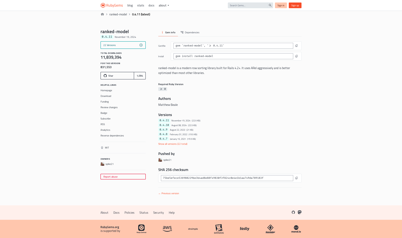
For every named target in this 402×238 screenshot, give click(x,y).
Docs (151, 5)
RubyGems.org (109, 227)
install (161, 56)
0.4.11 (164, 120)
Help (172, 212)
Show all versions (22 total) (172, 144)
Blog (130, 5)
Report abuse (110, 176)
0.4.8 (163, 134)
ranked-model (118, 14)
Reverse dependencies (112, 135)
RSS (102, 124)
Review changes (109, 107)
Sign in (280, 5)
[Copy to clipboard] (296, 45)
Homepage (106, 90)
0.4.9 (163, 129)
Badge (103, 113)
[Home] (102, 14)
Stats (140, 5)
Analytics (105, 130)
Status (143, 212)
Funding (104, 101)
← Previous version (168, 193)
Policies (129, 212)
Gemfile (162, 45)
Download (105, 96)
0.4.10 (164, 125)
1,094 (140, 76)
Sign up (295, 5)
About (104, 212)
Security (158, 212)
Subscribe (105, 118)
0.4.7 (163, 138)
